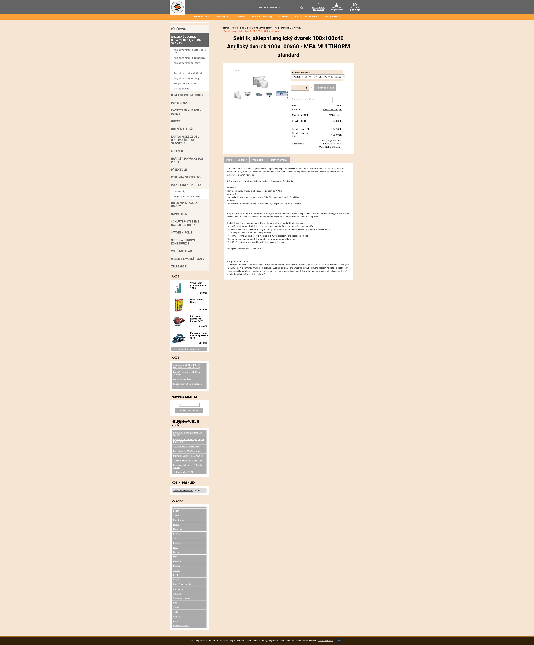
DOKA (176, 524)
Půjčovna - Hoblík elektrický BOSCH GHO (199, 335)
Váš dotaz (258, 159)
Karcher (176, 543)
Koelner (177, 151)
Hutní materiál (182, 129)
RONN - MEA (179, 214)
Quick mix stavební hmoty (184, 204)
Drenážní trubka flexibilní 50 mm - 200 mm (188, 373)
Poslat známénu (278, 159)
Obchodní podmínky (261, 16)
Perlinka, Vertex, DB (186, 177)
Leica (175, 547)
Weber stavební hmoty (187, 259)
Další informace (325, 640)
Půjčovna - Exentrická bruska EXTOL (197, 319)
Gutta (175, 121)
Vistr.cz (176, 616)
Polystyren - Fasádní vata (187, 196)
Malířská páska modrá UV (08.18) (188, 456)
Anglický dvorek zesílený (186, 78)
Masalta (177, 561)
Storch (176, 607)
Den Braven (179, 102)
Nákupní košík (332, 16)
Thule (175, 612)
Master (176, 566)
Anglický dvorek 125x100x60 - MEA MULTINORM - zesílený (187, 366)
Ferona (176, 534)
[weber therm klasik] (179, 305)
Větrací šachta (181, 88)
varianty (242, 159)
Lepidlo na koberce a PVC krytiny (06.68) (188, 466)
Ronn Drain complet (332, 109)
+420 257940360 (318, 8)
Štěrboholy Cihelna (182, 598)
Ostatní (176, 570)
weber (176, 621)
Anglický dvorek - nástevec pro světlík (190, 51)
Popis (229, 159)
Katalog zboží (223, 16)
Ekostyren (177, 529)
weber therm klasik (196, 300)
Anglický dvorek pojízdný (187, 63)
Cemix (176, 515)
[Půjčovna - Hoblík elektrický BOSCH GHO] (179, 338)
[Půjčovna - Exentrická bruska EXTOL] (179, 322)
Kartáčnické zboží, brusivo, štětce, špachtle (185, 140)
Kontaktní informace (306, 16)
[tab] (229, 160)
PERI (175, 575)
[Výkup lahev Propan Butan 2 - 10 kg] (179, 288)
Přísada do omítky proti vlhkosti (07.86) (187, 433)
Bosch (176, 511)
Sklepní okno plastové (185, 83)
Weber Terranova (181, 625)
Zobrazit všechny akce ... (189, 349)
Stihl (175, 602)
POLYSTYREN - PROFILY (186, 185)
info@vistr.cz (318, 10)
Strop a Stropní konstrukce (183, 242)
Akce (241, 16)
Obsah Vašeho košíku (183, 490)
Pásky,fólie (179, 169)
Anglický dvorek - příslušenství (190, 57)
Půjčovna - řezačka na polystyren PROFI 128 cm (188, 440)
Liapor (176, 552)
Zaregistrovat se (336, 10)
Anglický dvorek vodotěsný (188, 73)
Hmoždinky (180, 191)
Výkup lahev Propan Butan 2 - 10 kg (198, 285)
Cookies (283, 16)
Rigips (176, 579)
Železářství (180, 266)
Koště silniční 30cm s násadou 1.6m (187, 385)
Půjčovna (178, 29)
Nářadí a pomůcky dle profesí (187, 160)
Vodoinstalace (182, 251)
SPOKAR (177, 593)
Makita (176, 557)
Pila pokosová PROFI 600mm (187, 451)
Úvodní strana (201, 16)
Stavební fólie (181, 232)
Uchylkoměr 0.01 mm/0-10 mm (187, 460)
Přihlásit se (336, 8)
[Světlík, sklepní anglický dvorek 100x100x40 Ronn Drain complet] (261, 82)
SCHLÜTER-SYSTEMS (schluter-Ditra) (185, 223)
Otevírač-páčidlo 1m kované (186, 446)
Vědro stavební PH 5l (183, 472)
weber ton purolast (182, 379)
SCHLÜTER (178, 589)
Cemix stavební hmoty (187, 95)
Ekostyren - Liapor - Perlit (186, 112)
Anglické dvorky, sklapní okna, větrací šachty (187, 40)
